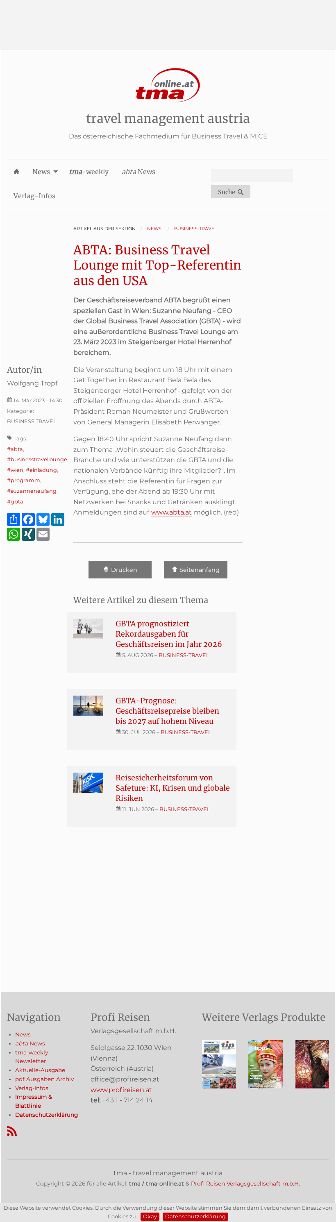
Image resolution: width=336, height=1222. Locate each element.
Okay (150, 1216)
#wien (15, 470)
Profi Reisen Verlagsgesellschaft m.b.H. (245, 1183)
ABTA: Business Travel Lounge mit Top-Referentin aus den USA (157, 265)
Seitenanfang (199, 570)
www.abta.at (171, 512)
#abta (15, 449)
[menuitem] (16, 171)
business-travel (184, 655)
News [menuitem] (41, 172)
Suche (228, 192)
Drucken (123, 570)
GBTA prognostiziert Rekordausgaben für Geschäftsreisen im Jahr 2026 (169, 634)
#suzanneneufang (32, 491)
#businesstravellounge (37, 459)
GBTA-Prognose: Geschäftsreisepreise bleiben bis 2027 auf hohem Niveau (167, 711)
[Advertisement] (168, 18)
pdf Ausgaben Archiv (44, 1079)
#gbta (15, 502)
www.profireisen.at (121, 1090)
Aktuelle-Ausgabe (40, 1070)
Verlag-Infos (31, 1088)
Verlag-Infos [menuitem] (34, 196)
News (23, 1034)
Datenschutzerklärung (195, 1216)
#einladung (41, 470)
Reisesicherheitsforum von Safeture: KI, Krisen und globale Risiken (173, 788)
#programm (23, 480)
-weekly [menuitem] (89, 172)
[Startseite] (168, 85)
